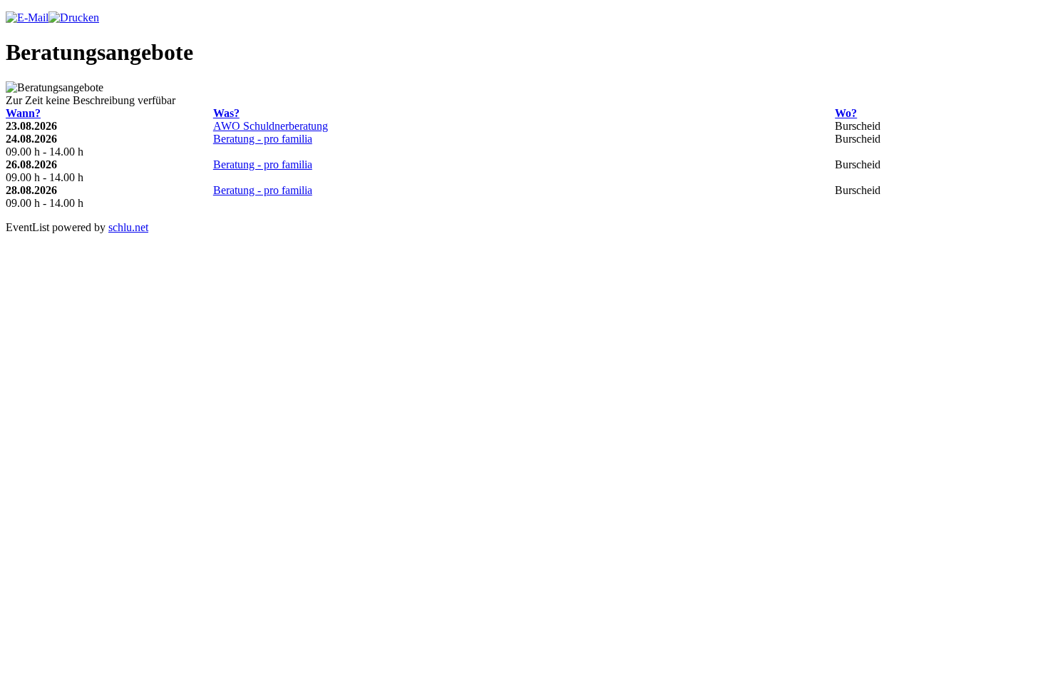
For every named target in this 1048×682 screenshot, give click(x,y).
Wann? (23, 113)
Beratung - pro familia (262, 139)
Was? (226, 113)
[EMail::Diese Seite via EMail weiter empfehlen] (27, 17)
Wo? (846, 113)
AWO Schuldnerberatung (270, 126)
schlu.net (128, 227)
